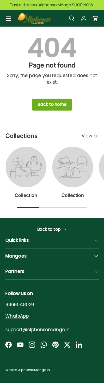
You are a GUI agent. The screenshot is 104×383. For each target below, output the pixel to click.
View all (90, 136)
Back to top (49, 229)
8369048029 (19, 304)
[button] (95, 18)
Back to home (52, 104)
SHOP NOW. (83, 5)
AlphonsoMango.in (34, 370)
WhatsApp (17, 316)
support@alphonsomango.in (37, 329)
